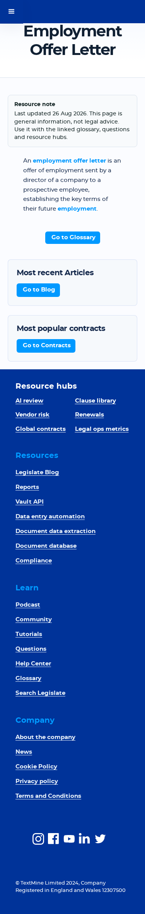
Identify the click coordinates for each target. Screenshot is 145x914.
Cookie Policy (36, 767)
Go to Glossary (73, 237)
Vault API (29, 502)
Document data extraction (55, 531)
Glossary (28, 678)
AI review (29, 401)
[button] (11, 11)
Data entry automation (50, 517)
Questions (30, 649)
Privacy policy (36, 781)
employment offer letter (69, 161)
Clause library (95, 401)
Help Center (33, 664)
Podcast (27, 605)
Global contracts (40, 429)
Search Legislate (40, 693)
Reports (27, 487)
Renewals (89, 415)
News (23, 752)
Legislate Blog (37, 472)
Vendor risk (32, 415)
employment (77, 209)
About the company (45, 737)
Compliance (33, 561)
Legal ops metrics (102, 429)
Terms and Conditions (48, 796)
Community (33, 619)
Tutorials (28, 634)
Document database (46, 546)
